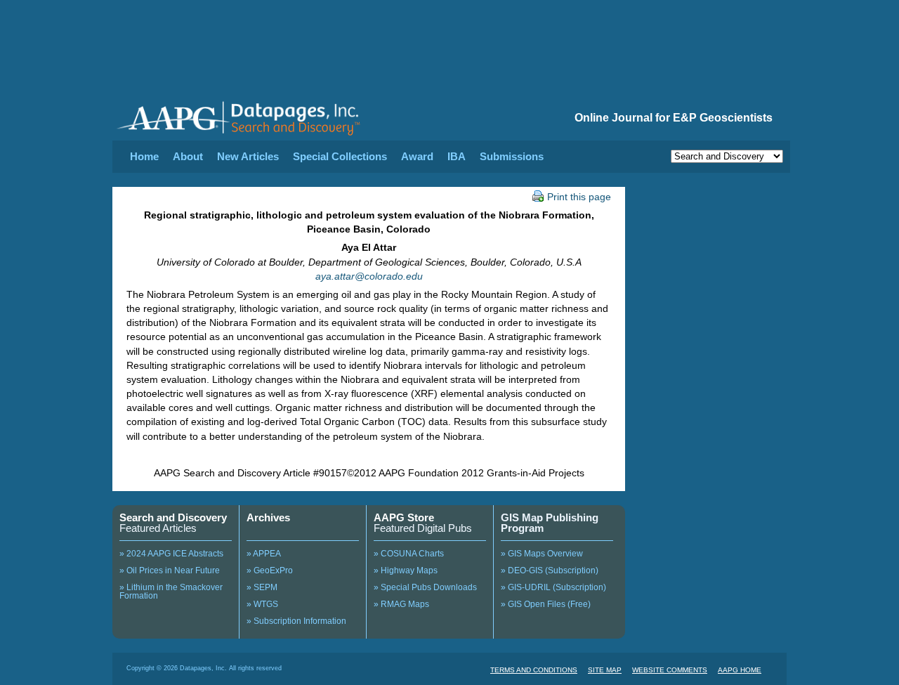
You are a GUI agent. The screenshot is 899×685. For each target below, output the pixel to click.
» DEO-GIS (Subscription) (549, 570)
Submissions (512, 156)
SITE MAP (605, 670)
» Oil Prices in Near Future (169, 570)
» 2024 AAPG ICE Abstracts (171, 554)
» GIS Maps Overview (542, 554)
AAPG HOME (739, 670)
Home (144, 156)
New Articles (248, 156)
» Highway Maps (406, 570)
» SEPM (262, 587)
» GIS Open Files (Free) (546, 604)
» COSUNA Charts (409, 554)
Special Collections (340, 156)
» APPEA (264, 554)
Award (417, 156)
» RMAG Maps (401, 604)
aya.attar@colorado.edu (369, 276)
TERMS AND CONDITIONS (533, 670)
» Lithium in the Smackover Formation (171, 591)
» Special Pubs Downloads (425, 587)
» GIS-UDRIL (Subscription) (553, 587)
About (188, 156)
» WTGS (262, 604)
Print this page (579, 196)
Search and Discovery (173, 517)
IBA (456, 156)
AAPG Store (404, 517)
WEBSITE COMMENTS (669, 670)
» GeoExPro (270, 570)
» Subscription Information (296, 621)
